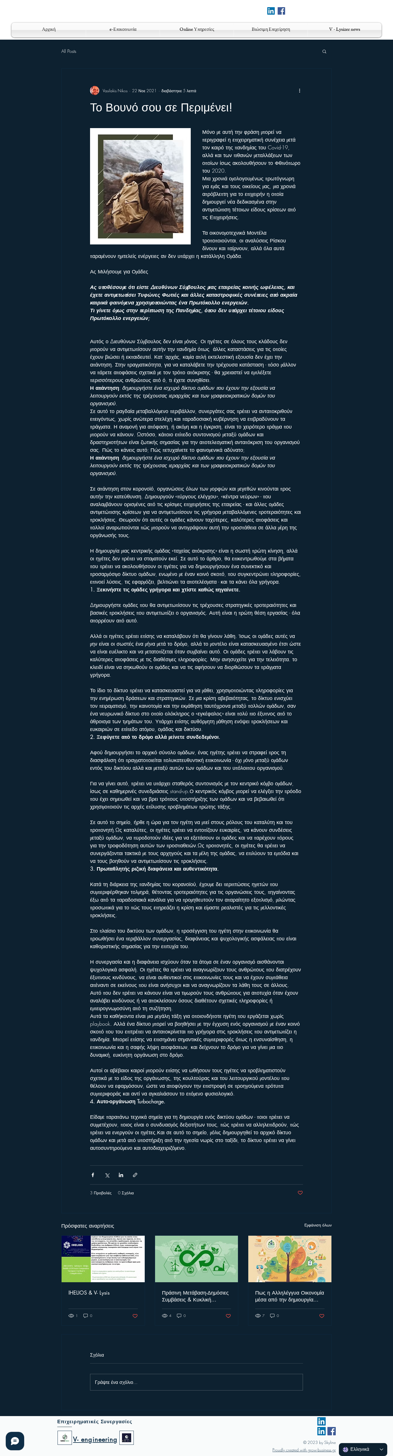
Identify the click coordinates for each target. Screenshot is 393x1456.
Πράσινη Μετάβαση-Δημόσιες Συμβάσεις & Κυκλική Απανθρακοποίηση (195, 1296)
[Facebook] (281, 11)
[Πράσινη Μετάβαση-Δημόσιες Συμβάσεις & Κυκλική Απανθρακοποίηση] (196, 1259)
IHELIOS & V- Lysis (89, 1292)
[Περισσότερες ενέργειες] (299, 90)
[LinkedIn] (321, 1421)
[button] (324, 51)
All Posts (68, 51)
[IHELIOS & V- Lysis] (103, 1259)
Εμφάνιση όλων (318, 1225)
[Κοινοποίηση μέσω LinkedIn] (121, 1175)
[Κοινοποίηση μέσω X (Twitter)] (107, 1175)
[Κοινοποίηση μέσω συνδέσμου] (135, 1175)
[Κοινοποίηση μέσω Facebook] (93, 1175)
